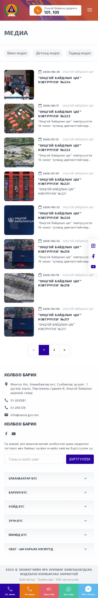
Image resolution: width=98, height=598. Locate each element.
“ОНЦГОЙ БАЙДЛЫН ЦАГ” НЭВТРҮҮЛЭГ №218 (59, 283)
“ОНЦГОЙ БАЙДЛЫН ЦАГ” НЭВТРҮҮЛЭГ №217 (59, 317)
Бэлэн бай (49, 594)
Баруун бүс (18, 492)
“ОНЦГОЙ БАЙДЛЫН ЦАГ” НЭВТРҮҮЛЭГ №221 (59, 182)
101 (47, 12)
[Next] (64, 350)
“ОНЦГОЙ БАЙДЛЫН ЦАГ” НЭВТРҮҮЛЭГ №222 (59, 147)
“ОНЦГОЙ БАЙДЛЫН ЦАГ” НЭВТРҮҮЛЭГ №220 (59, 215)
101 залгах (10, 594)
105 (56, 12)
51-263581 (15, 400)
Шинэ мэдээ (17, 53)
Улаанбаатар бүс (23, 478)
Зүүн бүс (16, 520)
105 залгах (29, 594)
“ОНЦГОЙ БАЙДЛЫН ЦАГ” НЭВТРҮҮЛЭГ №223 (59, 114)
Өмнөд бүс (18, 534)
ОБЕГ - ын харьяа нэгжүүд (31, 549)
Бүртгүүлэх (80, 459)
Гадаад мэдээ (80, 53)
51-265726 (15, 407)
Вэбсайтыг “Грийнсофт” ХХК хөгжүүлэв (49, 579)
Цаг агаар (68, 594)
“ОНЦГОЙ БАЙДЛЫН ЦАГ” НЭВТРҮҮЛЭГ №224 (59, 80)
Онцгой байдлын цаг (78, 71)
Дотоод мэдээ (48, 53)
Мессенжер (88, 594)
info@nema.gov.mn (21, 415)
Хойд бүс (16, 506)
